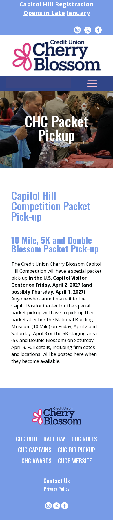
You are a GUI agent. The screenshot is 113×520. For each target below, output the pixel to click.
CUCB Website (75, 461)
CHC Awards (36, 461)
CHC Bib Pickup (76, 450)
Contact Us (56, 480)
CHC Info (26, 439)
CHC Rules (84, 439)
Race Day (54, 439)
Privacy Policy (56, 488)
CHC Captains (34, 450)
